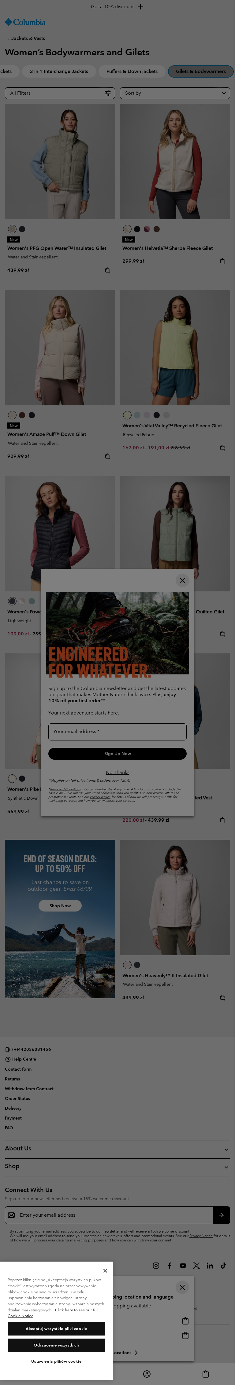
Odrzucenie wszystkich (56, 1345)
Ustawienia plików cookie (56, 1361)
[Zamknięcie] (105, 1270)
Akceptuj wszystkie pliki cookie (56, 1328)
